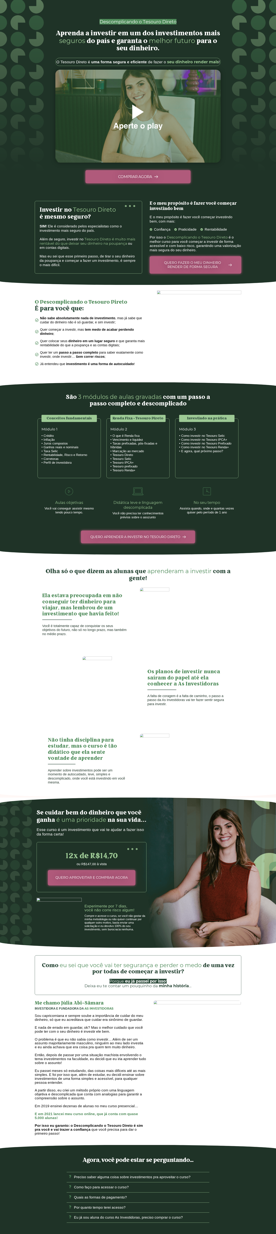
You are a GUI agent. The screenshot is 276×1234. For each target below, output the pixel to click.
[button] (138, 1177)
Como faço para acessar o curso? (101, 1187)
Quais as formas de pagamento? (100, 1197)
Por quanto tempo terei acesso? (100, 1207)
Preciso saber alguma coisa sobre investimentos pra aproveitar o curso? (132, 1177)
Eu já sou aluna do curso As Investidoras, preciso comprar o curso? (128, 1217)
